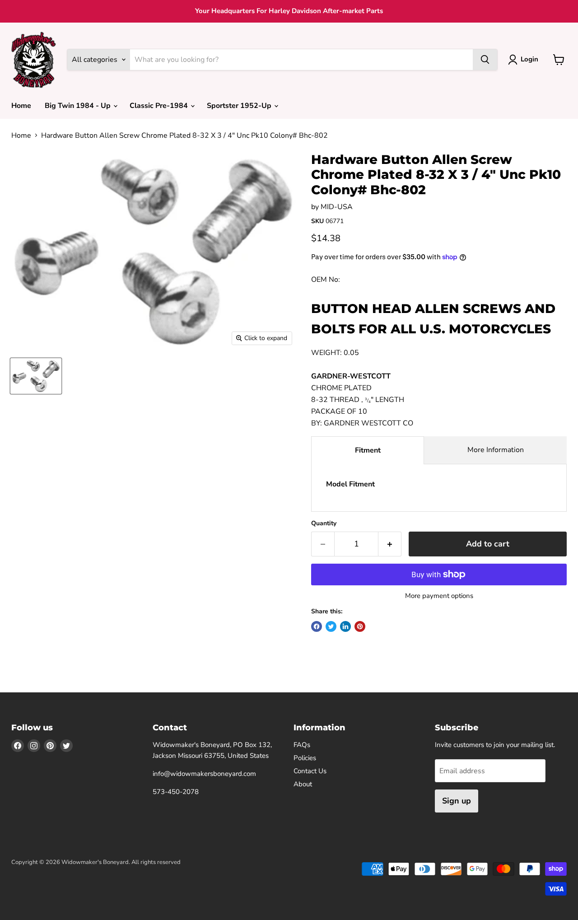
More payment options (439, 596)
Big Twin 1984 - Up (78, 106)
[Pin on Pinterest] (359, 626)
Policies (305, 757)
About (303, 784)
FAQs (302, 744)
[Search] (485, 59)
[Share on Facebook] (316, 626)
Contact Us (310, 770)
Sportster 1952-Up (240, 106)
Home (21, 106)
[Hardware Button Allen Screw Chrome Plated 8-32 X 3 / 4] (35, 376)
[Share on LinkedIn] (345, 626)
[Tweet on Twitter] (331, 626)
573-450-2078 (176, 791)
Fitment (368, 450)
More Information (495, 450)
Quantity (323, 523)
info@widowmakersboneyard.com (204, 773)
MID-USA (337, 207)
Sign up (456, 800)
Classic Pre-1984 (160, 106)
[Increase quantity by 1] (389, 544)
